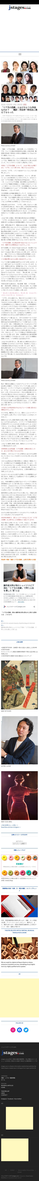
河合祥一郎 (30, 119)
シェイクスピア (18, 117)
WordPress (4, 1177)
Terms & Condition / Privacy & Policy (26, 1170)
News (24, 104)
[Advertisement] (19, 31)
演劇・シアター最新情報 (8, 1078)
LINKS (3, 1093)
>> (17, 825)
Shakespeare (9, 115)
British (3, 104)
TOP (6, 1170)
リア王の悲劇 (6, 119)
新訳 (22, 119)
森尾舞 (25, 119)
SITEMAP (20, 1172)
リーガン (32, 117)
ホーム (3, 1080)
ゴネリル (11, 117)
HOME (3, 1087)
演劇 (34, 119)
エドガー (27, 115)
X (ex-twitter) (17, 1099)
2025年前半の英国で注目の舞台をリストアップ (16, 656)
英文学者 (14, 121)
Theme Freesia (29, 1176)
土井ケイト (17, 119)
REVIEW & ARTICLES (7, 1085)
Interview (9, 104)
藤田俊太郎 (19, 121)
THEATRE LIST (5, 1091)
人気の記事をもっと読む (8, 825)
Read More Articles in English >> (11, 827)
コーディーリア (5, 117)
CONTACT (4, 1095)
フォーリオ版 (25, 117)
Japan (15, 104)
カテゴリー (19, 841)
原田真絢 (12, 119)
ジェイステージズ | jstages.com (10, 1176)
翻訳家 (10, 121)
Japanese (19, 104)
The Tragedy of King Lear (19, 115)
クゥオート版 (33, 115)
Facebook (10, 1099)
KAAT (4, 115)
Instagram (4, 1099)
